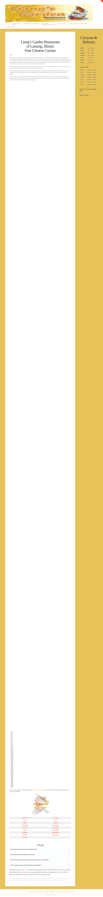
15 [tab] (12, 755)
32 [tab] (12, 783)
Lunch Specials (32, 854)
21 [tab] (12, 765)
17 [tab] (12, 758)
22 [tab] (12, 766)
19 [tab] (12, 762)
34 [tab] (12, 787)
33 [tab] (12, 785)
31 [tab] (12, 781)
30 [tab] (12, 780)
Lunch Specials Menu (53, 891)
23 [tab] (12, 768)
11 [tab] (12, 748)
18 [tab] (12, 760)
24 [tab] (12, 770)
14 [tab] (12, 753)
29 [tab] (12, 778)
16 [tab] (12, 757)
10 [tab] (12, 747)
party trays (24, 869)
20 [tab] (12, 763)
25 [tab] (12, 772)
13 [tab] (12, 751)
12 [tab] (12, 750)
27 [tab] (12, 775)
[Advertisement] (89, 120)
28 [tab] (12, 776)
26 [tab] (12, 773)
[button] (101, 1)
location (18, 76)
